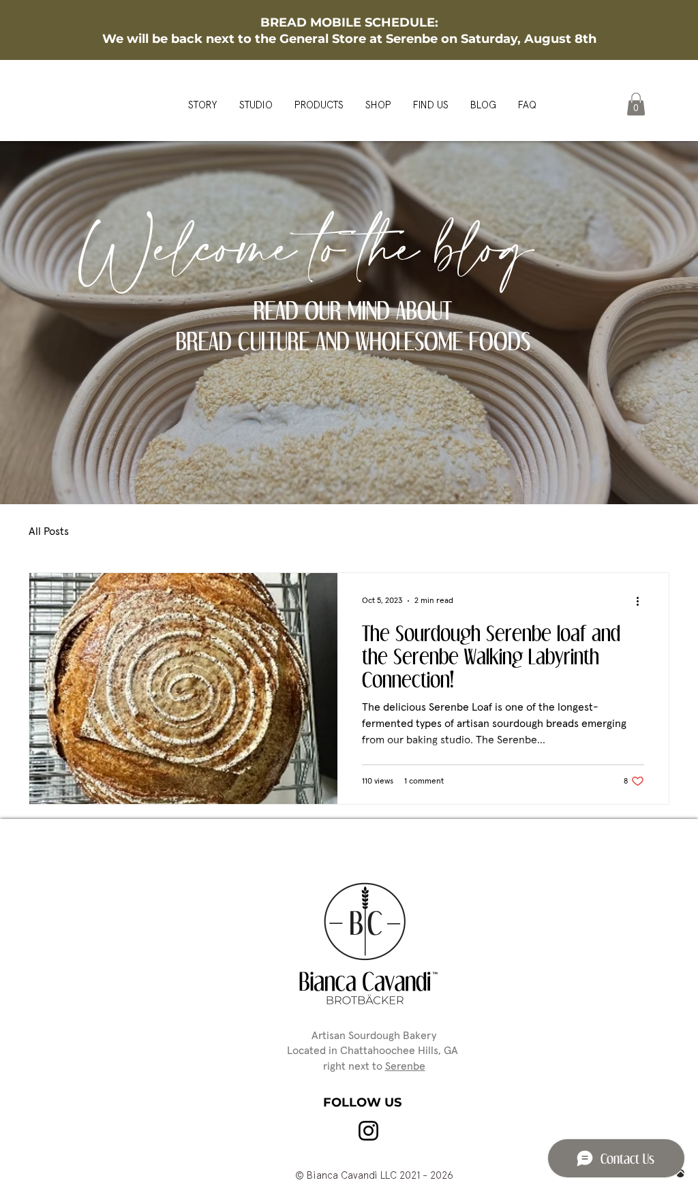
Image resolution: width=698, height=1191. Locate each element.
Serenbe (405, 1066)
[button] (636, 104)
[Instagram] (368, 1130)
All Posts (49, 531)
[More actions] (642, 601)
